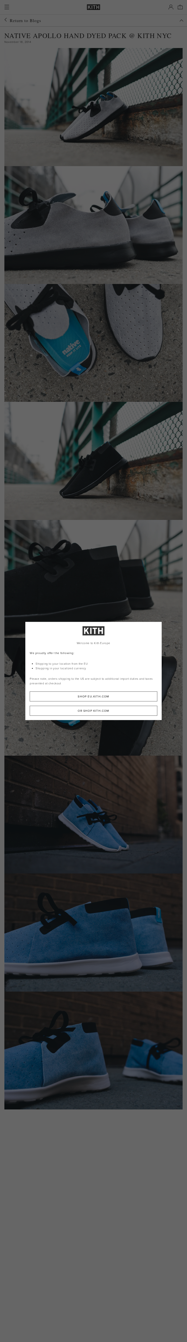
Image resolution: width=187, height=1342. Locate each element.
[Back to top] (181, 20)
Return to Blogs (25, 20)
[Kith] (93, 7)
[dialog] (93, 671)
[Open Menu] (6, 7)
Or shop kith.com (93, 711)
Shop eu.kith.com (93, 697)
